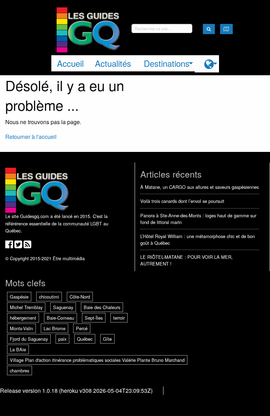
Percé (82, 328)
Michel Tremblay (26, 307)
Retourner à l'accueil (31, 137)
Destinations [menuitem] (166, 63)
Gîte (107, 338)
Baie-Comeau (60, 317)
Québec (84, 338)
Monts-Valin (21, 328)
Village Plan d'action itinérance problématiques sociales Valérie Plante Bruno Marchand (97, 360)
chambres (19, 370)
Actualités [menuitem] (113, 63)
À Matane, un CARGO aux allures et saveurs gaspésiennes (199, 187)
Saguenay (63, 307)
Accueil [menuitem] (70, 63)
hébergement (23, 317)
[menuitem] (207, 63)
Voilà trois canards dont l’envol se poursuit (182, 201)
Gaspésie (19, 296)
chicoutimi (49, 296)
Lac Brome (54, 328)
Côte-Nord (80, 296)
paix (62, 338)
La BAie (18, 349)
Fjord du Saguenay (29, 338)
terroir (119, 317)
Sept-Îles (94, 317)
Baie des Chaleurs (102, 307)
